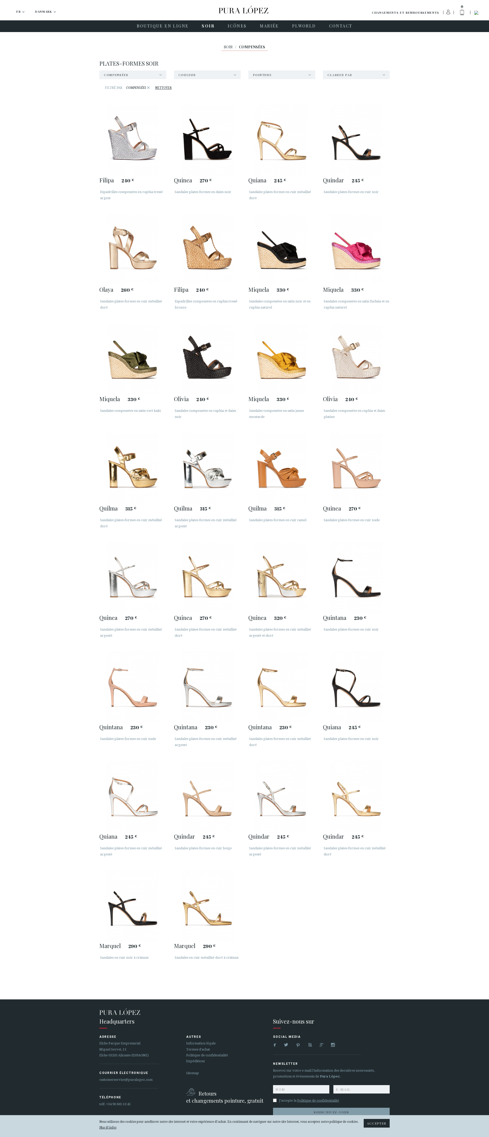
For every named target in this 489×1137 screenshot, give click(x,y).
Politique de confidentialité (207, 1055)
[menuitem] (163, 26)
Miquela (258, 289)
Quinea (183, 180)
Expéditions (195, 1061)
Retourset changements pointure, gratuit (224, 1097)
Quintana (334, 617)
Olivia (181, 399)
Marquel (110, 946)
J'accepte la (309, 1100)
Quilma (108, 508)
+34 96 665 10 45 (118, 1104)
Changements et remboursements (405, 12)
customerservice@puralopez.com (126, 1080)
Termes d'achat (198, 1049)
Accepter (376, 1123)
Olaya (106, 289)
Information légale (201, 1043)
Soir (228, 47)
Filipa (106, 180)
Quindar (333, 180)
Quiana (257, 180)
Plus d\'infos (107, 1127)
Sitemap (192, 1073)
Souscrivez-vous (331, 1112)
